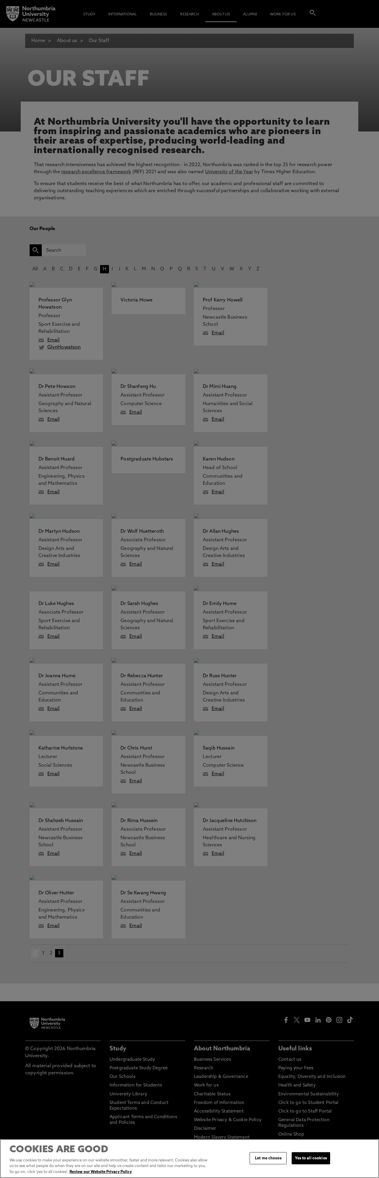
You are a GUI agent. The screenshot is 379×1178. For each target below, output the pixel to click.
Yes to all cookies (311, 1158)
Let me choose (268, 1158)
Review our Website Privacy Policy (101, 1172)
